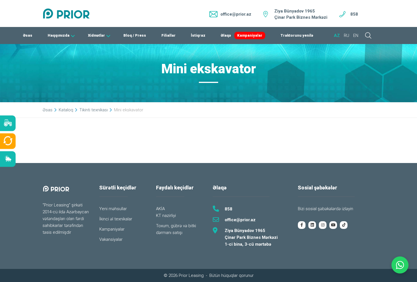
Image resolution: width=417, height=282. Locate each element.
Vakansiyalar (111, 239)
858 (354, 14)
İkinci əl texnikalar (115, 219)
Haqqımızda (59, 35)
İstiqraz (198, 35)
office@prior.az (240, 219)
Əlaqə (226, 35)
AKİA (160, 208)
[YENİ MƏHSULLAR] (8, 123)
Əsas (27, 35)
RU (346, 35)
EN (355, 35)
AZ (337, 35)
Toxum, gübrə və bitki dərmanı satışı (176, 229)
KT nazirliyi (166, 215)
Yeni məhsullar (113, 208)
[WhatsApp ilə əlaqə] (399, 264)
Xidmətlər (96, 35)
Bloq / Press (134, 35)
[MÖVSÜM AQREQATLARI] (8, 159)
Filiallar (168, 35)
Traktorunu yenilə (297, 35)
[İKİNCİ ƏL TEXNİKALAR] (8, 141)
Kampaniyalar (249, 35)
